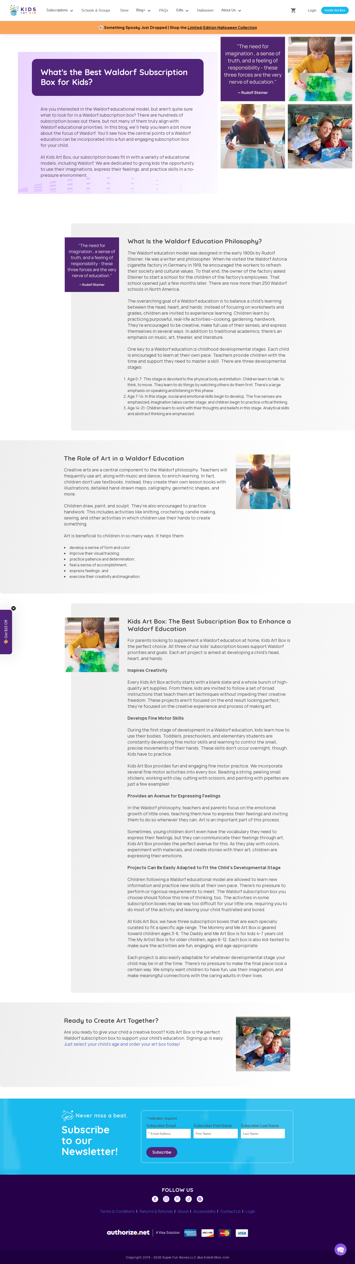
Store (124, 10)
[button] (340, 1249)
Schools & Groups (95, 10)
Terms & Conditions (117, 1211)
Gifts (180, 10)
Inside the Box (335, 10)
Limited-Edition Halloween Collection (222, 27)
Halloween (205, 10)
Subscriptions (57, 10)
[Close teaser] (13, 608)
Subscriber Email (161, 1126)
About (183, 1211)
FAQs (163, 10)
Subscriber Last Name (260, 1126)
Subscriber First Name (212, 1126)
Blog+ (140, 10)
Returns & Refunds (156, 1211)
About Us (228, 10)
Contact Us (230, 1211)
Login (312, 10)
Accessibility (204, 1211)
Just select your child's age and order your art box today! (122, 1044)
